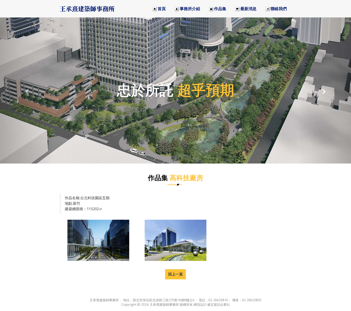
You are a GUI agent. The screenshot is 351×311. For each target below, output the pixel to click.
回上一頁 (175, 274)
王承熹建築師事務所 (87, 8)
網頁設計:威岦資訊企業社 (212, 304)
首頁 (161, 8)
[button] (26, 90)
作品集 (219, 8)
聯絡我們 (278, 8)
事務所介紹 (189, 8)
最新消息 (248, 8)
